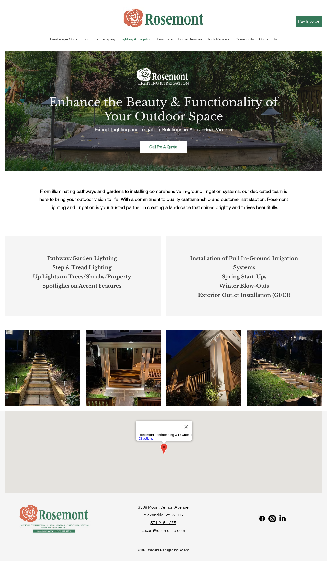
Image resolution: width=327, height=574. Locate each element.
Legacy (183, 550)
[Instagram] (272, 518)
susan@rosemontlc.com (163, 530)
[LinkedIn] (282, 518)
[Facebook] (262, 518)
